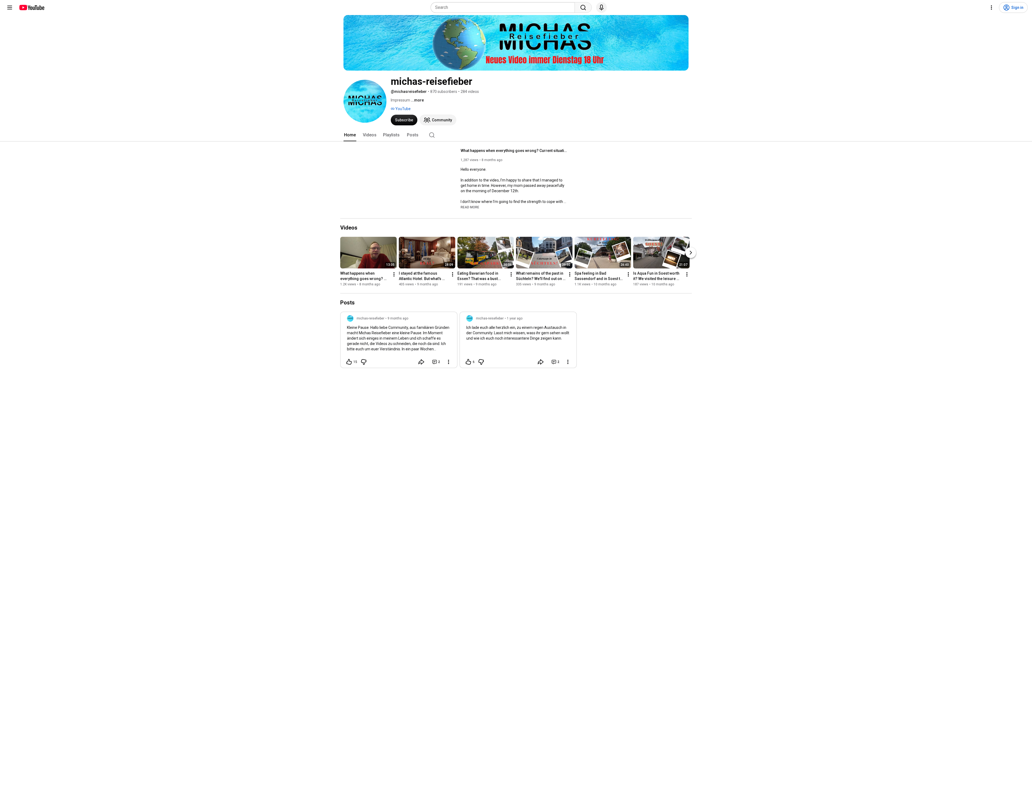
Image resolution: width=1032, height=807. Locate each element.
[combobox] (504, 7)
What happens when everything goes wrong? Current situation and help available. (514, 150)
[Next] (690, 252)
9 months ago (398, 318)
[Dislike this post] (363, 362)
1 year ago (514, 318)
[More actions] (394, 274)
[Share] (421, 362)
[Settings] (991, 7)
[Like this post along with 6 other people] (468, 362)
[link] (399, 341)
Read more (470, 207)
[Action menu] (448, 362)
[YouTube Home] (31, 7)
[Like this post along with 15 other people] (349, 362)
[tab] (349, 135)
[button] (470, 207)
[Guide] (9, 7)
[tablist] (516, 135)
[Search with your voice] (601, 7)
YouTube (403, 109)
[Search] (583, 7)
